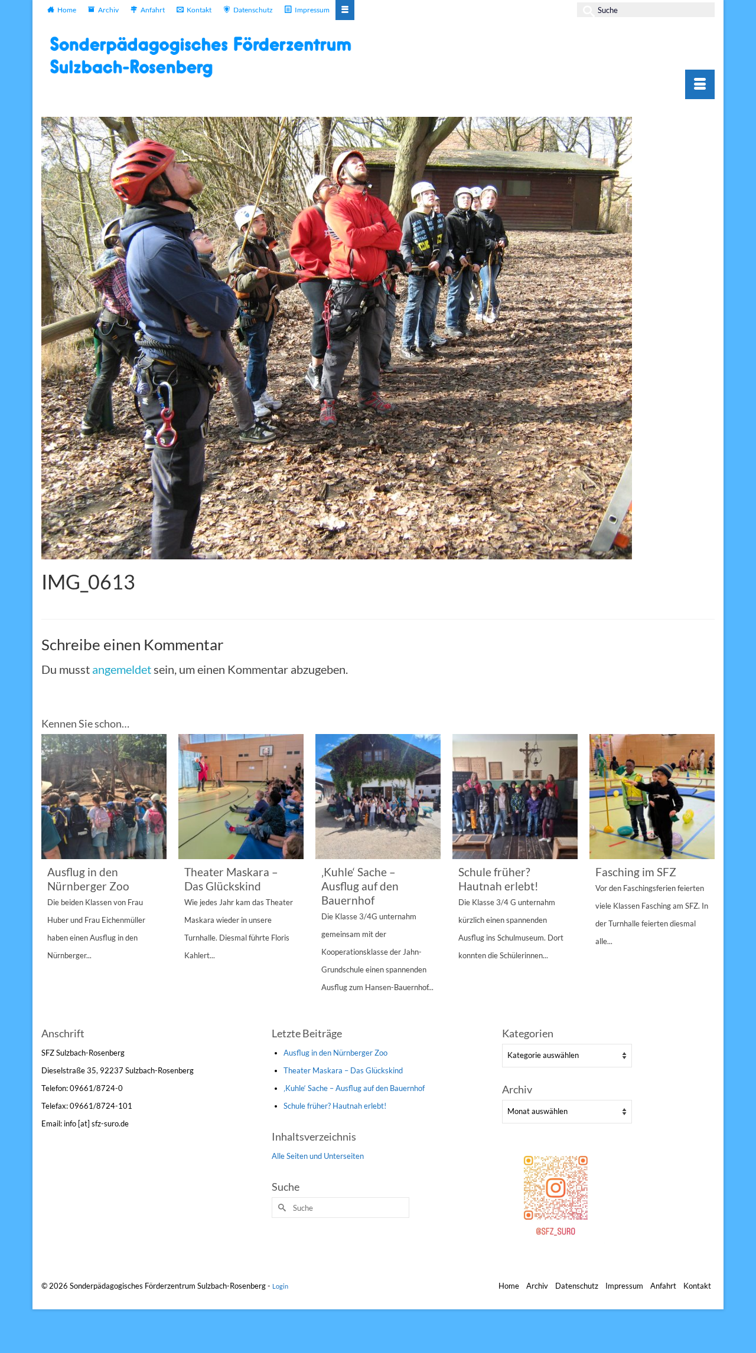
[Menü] (700, 84)
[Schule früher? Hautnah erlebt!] (515, 796)
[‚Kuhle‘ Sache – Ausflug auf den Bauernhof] (378, 796)
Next (704, 879)
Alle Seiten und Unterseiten (318, 1156)
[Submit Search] (586, 9)
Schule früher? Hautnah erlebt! (335, 1105)
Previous (51, 879)
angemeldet (121, 669)
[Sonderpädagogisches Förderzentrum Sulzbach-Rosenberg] (206, 56)
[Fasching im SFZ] (652, 796)
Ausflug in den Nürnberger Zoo (335, 1052)
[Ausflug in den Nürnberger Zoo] (104, 796)
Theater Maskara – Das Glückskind (343, 1070)
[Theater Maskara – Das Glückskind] (241, 796)
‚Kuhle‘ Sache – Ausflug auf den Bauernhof (354, 1088)
